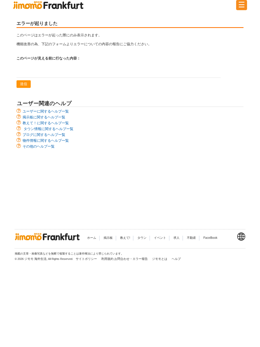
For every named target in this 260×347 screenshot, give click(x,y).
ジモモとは (160, 259)
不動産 (191, 238)
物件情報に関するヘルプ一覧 (46, 140)
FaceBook (210, 238)
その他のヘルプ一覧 (39, 146)
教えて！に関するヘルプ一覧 (46, 123)
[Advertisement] (130, 186)
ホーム (91, 238)
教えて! (125, 238)
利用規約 (107, 259)
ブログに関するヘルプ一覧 (44, 135)
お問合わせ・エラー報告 (131, 259)
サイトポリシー (87, 259)
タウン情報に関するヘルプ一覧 (48, 129)
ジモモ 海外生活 (35, 259)
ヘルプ (176, 259)
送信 (23, 84)
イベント (160, 238)
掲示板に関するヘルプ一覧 (44, 117)
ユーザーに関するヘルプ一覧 (46, 111)
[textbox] (119, 71)
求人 (176, 238)
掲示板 (108, 238)
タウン (142, 238)
